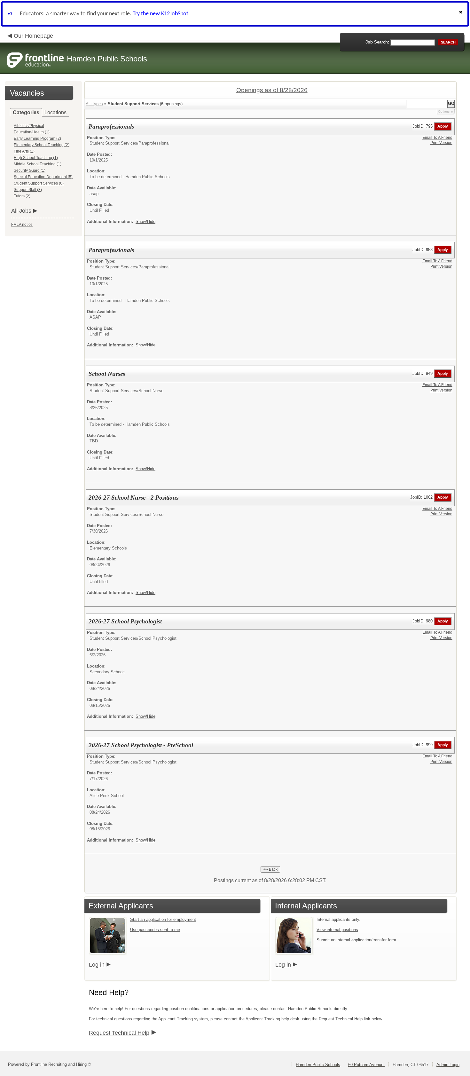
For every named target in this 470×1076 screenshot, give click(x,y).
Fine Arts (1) (24, 151)
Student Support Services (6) (39, 183)
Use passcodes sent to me (155, 929)
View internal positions (337, 929)
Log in (97, 965)
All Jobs (21, 211)
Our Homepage (33, 36)
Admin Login (447, 1064)
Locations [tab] (55, 112)
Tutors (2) (22, 196)
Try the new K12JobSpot (160, 14)
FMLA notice (22, 224)
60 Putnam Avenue (366, 1064)
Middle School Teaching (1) (37, 164)
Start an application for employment (163, 919)
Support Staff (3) (28, 189)
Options (444, 111)
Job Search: (377, 42)
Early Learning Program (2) (37, 138)
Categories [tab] (26, 112)
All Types (94, 103)
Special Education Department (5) (43, 177)
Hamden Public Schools (318, 1064)
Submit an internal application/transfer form (356, 940)
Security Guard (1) (29, 170)
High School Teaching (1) (36, 157)
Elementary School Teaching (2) (41, 145)
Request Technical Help (119, 1033)
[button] (461, 14)
